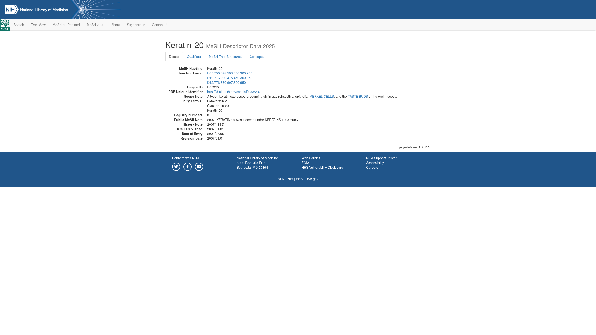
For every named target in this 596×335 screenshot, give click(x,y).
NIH (290, 178)
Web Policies (310, 158)
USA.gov (311, 178)
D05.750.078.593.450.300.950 (229, 73)
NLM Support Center (381, 158)
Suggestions (136, 24)
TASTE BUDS (358, 96)
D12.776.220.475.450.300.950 (229, 77)
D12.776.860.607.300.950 (226, 82)
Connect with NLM (185, 158)
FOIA (305, 162)
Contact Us (160, 24)
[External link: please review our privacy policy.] (176, 166)
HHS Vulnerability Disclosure (322, 167)
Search (19, 24)
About (115, 24)
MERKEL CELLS (321, 96)
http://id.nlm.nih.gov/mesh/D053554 (233, 91)
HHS (299, 178)
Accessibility (375, 162)
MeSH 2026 (95, 24)
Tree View (38, 24)
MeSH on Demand (66, 24)
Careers (372, 167)
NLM (281, 178)
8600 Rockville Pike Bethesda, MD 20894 (252, 165)
